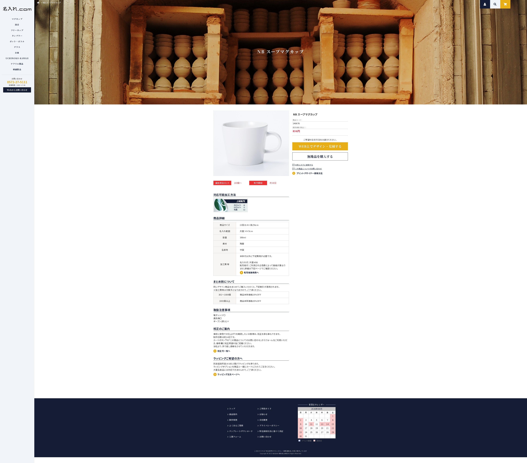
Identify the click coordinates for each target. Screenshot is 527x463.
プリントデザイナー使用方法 (309, 173)
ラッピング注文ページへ (229, 374)
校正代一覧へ (224, 350)
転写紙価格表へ (251, 272)
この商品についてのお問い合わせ (308, 169)
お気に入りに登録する (304, 165)
